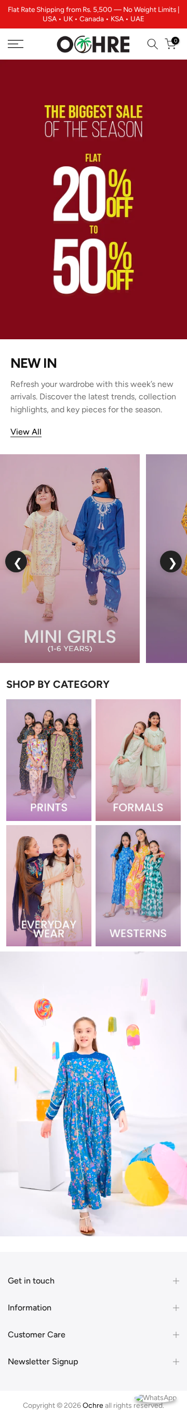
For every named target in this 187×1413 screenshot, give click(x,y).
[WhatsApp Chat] (156, 1397)
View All (26, 432)
